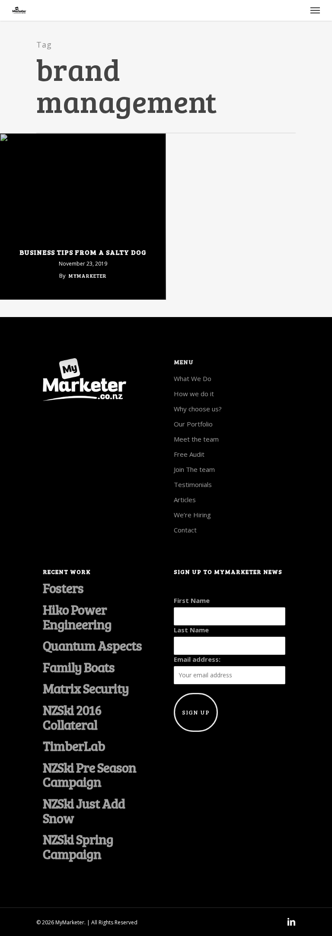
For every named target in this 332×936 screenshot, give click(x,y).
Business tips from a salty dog (83, 252)
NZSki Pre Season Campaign (89, 774)
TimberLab (74, 746)
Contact (185, 530)
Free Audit (189, 454)
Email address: (197, 659)
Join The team (194, 469)
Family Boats (79, 667)
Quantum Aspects (92, 645)
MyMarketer (88, 275)
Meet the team (196, 439)
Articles (185, 499)
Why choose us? (198, 408)
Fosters (63, 588)
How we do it (194, 393)
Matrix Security (86, 688)
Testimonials (193, 484)
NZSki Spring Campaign (78, 846)
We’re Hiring (192, 514)
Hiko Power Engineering (77, 617)
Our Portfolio (193, 424)
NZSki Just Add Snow (84, 810)
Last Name (191, 629)
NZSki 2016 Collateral (72, 717)
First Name (192, 600)
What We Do (192, 378)
